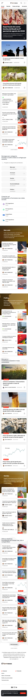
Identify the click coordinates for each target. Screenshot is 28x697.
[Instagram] (14, 204)
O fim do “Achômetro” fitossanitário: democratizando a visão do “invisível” (14, 383)
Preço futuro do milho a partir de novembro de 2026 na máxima (9, 560)
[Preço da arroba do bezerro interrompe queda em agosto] (22, 574)
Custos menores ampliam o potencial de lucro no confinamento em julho (8, 524)
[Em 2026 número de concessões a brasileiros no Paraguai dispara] (22, 314)
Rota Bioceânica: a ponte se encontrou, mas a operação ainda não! (8, 325)
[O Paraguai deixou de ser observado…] (22, 350)
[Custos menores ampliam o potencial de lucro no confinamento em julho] (22, 527)
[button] (23, 693)
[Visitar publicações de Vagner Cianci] (3, 62)
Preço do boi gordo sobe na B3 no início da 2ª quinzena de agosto (9, 634)
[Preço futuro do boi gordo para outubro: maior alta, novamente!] (22, 586)
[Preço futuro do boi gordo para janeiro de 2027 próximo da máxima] (14, 452)
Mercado (6, 24)
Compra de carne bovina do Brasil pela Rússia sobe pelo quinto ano (9, 128)
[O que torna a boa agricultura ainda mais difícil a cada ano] (22, 504)
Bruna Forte (7, 340)
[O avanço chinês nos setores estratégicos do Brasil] (22, 339)
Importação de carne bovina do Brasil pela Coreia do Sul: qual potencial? (9, 596)
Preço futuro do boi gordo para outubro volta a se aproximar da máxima (8, 141)
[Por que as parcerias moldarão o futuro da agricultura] (14, 48)
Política (12, 189)
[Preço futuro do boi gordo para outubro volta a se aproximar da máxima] (22, 143)
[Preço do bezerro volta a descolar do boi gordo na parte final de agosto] (14, 425)
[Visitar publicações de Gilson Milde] (3, 316)
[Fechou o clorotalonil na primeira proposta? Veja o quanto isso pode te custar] (22, 492)
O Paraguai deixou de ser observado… (8, 348)
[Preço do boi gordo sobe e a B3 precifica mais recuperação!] (22, 270)
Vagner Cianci (8, 62)
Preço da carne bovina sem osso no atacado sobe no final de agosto (9, 114)
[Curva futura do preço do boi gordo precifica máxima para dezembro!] (14, 74)
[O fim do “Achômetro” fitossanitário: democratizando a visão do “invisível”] (14, 372)
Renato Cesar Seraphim (10, 387)
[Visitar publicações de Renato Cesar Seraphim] (3, 387)
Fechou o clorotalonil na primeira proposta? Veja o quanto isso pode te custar (8, 490)
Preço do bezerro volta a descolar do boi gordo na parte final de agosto (14, 436)
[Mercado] (5, 168)
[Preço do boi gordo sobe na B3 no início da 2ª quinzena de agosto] (22, 636)
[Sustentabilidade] (5, 184)
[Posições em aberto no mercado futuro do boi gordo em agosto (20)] (22, 246)
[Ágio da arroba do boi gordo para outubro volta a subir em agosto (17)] (22, 623)
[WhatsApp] (14, 209)
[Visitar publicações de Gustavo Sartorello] (3, 528)
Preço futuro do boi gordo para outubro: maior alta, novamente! (8, 584)
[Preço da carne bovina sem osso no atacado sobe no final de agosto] (22, 117)
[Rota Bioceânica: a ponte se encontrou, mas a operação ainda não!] (22, 327)
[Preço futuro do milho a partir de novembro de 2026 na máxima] (22, 562)
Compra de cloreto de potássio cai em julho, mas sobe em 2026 (8, 281)
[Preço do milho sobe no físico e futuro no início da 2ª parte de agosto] (22, 611)
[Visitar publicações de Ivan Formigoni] (3, 87)
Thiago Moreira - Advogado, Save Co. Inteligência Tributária (7, 102)
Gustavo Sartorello (8, 529)
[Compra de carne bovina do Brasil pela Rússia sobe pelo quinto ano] (22, 130)
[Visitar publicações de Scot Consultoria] (3, 117)
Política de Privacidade (6, 693)
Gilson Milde (7, 316)
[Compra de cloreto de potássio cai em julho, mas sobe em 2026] (22, 283)
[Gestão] (5, 179)
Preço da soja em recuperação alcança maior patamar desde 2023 (9, 547)
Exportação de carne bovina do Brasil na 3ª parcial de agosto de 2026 (14, 29)
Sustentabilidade (14, 184)
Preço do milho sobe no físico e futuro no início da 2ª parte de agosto (9, 609)
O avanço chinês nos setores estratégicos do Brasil (9, 337)
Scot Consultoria (7, 119)
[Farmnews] (14, 3)
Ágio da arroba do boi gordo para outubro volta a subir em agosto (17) (9, 621)
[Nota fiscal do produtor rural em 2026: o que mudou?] (22, 100)
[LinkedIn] (14, 220)
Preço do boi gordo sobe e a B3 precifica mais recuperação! (8, 268)
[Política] (5, 190)
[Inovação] (5, 173)
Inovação (12, 172)
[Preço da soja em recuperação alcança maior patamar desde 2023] (22, 549)
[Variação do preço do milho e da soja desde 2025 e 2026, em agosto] (14, 399)
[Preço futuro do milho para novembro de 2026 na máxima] (22, 259)
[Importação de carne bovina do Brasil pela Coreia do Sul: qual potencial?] (22, 598)
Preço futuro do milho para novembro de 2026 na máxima (9, 256)
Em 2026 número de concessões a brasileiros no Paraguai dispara (9, 312)
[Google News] (14, 215)
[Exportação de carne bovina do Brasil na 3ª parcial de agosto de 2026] (14, 17)
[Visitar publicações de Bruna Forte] (3, 340)
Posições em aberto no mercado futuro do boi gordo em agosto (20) (9, 245)
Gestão (5, 55)
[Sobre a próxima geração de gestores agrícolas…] (22, 515)
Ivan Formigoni (9, 87)
